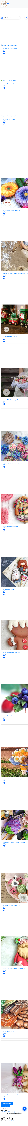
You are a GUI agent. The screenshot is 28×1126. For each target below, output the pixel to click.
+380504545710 (6, 1112)
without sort (26, 17)
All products (5, 1106)
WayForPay (12, 1121)
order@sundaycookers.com (18, 1112)
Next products (7, 1103)
